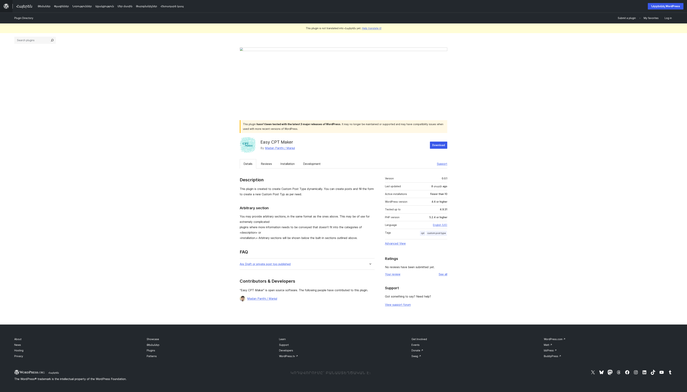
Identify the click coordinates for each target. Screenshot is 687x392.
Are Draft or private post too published (265, 264)
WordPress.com (555, 339)
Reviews (266, 164)
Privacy (18, 356)
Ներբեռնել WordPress (665, 6)
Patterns (152, 356)
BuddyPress (552, 356)
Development (312, 164)
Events (415, 344)
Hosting (18, 350)
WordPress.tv (288, 356)
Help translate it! (371, 28)
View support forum (398, 304)
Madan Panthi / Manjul (280, 148)
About (17, 339)
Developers (286, 350)
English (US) (440, 224)
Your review (392, 274)
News (17, 344)
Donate (417, 350)
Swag (416, 356)
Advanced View (395, 243)
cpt (422, 233)
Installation (287, 164)
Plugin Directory (23, 18)
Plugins (151, 350)
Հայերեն (53, 372)
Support (442, 164)
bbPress (550, 350)
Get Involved (419, 339)
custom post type (436, 233)
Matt (548, 344)
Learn (282, 339)
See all (443, 274)
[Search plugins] (52, 40)
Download (438, 145)
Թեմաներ (153, 344)
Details (247, 164)
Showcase (153, 339)
